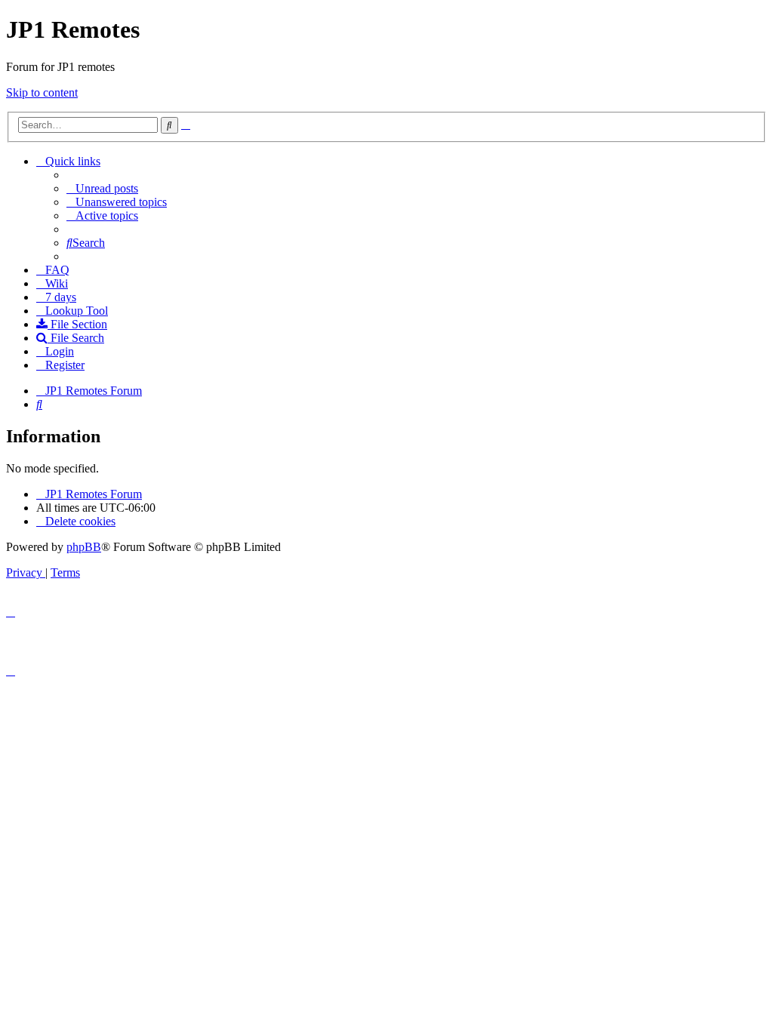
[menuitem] (102, 188)
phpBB (83, 546)
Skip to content (42, 92)
